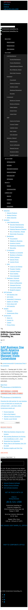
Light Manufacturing (11, 56)
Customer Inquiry (14, 128)
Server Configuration (15, 145)
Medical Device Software (11, 485)
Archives (3, 457)
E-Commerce (10, 97)
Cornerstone (8, 192)
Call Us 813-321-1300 (11, 9)
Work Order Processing (15, 73)
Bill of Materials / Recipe (15, 69)
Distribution (9, 76)
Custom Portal (13, 114)
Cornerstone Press (20, 363)
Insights (7, 182)
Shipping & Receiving (15, 83)
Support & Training (11, 172)
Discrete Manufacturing (15, 59)
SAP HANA (9, 165)
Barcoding (12, 93)
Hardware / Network (11, 138)
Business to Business (14, 104)
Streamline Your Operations (12, 441)
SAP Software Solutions (11, 488)
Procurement (13, 80)
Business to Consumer (15, 100)
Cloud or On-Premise (15, 121)
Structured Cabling (14, 151)
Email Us (7, 4)
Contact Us (9, 199)
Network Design (13, 141)
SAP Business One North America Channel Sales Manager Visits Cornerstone (12, 353)
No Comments (5, 366)
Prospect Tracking (14, 124)
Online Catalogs (13, 107)
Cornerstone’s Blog (11, 189)
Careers (8, 203)
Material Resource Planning (16, 66)
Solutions (7, 52)
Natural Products (11, 42)
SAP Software (8, 158)
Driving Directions (14, 499)
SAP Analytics (10, 179)
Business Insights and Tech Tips (13, 448)
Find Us (6, 7)
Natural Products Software (12, 483)
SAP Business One (11, 162)
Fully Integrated (13, 134)
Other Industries (10, 49)
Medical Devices (10, 45)
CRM (8, 117)
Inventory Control (14, 86)
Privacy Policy (10, 206)
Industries (8, 39)
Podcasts (9, 186)
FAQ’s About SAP (11, 175)
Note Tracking (13, 131)
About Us (9, 196)
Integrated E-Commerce (12, 169)
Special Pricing (13, 110)
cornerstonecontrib (8, 363)
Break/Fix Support (14, 155)
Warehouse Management (16, 90)
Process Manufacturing (15, 63)
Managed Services (14, 148)
